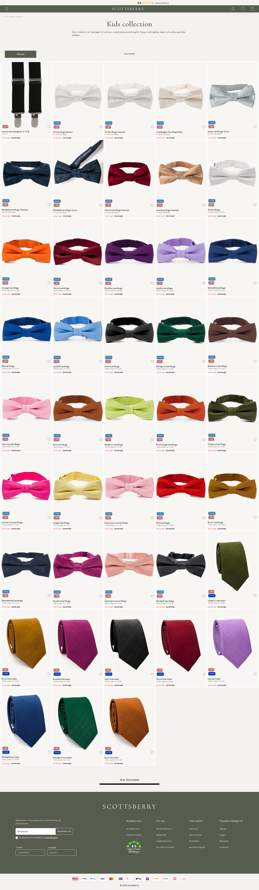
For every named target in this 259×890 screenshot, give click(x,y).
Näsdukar (224, 841)
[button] (134, 847)
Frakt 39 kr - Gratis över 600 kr (129, 2)
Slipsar (222, 828)
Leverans (193, 828)
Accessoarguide (197, 847)
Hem (7, 16)
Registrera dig (64, 831)
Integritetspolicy (51, 837)
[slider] (129, 2)
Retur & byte (195, 835)
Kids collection (16, 16)
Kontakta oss (133, 828)
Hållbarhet (161, 835)
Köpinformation (134, 835)
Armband (223, 847)
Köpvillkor (194, 841)
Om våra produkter (165, 847)
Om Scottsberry (164, 828)
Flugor (222, 835)
